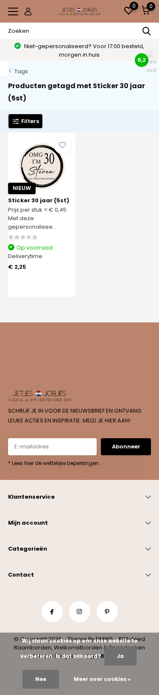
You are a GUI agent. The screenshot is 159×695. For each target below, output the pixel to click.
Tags (21, 71)
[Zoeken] (146, 31)
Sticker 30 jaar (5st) (38, 200)
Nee (40, 679)
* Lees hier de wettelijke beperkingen (53, 463)
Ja (120, 656)
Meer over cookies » (102, 679)
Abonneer (126, 446)
